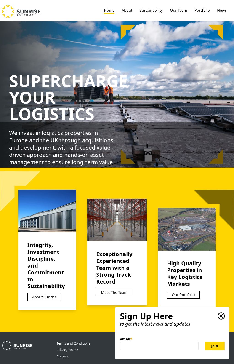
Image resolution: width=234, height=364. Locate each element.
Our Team (178, 10)
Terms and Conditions (73, 343)
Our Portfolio (183, 294)
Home (109, 10)
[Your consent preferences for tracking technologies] (226, 356)
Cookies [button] (62, 356)
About (127, 10)
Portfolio (202, 10)
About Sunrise (44, 297)
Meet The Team (114, 292)
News (222, 10)
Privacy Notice (67, 350)
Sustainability (151, 10)
